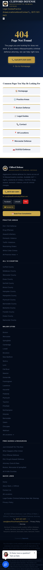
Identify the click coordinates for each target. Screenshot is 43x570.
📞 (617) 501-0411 (12, 192)
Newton (5, 373)
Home (5, 482)
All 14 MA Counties (10, 471)
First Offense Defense (11, 455)
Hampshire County (10, 295)
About (18, 12)
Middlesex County (9, 271)
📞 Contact (21, 124)
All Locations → (8, 435)
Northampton (7, 410)
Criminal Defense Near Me (22, 498)
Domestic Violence (10, 238)
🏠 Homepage (21, 91)
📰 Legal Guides (21, 116)
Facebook (7, 202)
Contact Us (7, 490)
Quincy (5, 361)
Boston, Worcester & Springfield (14, 467)
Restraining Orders (9, 246)
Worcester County (9, 275)
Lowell (5, 349)
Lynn (4, 365)
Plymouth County (9, 300)
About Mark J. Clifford (11, 486)
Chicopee (6, 426)
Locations (12, 12)
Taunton (6, 402)
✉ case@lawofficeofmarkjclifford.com (15, 196)
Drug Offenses (8, 230)
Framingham (7, 381)
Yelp (25, 201)
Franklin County (8, 312)
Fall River (6, 369)
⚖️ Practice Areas (21, 99)
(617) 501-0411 (21, 519)
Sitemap (36, 498)
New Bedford (7, 357)
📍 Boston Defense (21, 107)
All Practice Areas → (10, 254)
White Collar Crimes (10, 250)
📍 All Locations (21, 133)
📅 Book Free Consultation (21, 213)
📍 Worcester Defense (21, 141)
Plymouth (6, 398)
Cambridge (7, 345)
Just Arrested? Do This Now (13, 447)
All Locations (7, 494)
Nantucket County (9, 320)
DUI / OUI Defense (9, 226)
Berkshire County (9, 308)
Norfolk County (8, 283)
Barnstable (7, 418)
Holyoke (6, 414)
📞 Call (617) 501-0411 (21, 60)
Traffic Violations (9, 242)
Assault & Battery (9, 234)
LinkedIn (17, 202)
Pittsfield (6, 406)
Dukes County (8, 316)
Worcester (6, 336)
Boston (5, 332)
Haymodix (25, 538)
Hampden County (9, 291)
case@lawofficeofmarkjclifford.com (15, 521)
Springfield (7, 340)
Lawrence (6, 385)
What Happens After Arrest (13, 451)
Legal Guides (8, 9)
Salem (5, 422)
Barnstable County (10, 304)
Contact (24, 12)
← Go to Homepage (21, 66)
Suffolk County (8, 267)
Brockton (6, 353)
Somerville (6, 377)
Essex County (8, 279)
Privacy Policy (8, 502)
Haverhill (6, 390)
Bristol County (8, 287)
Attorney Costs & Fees (11, 463)
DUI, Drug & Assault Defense (13, 459)
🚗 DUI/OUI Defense (21, 149)
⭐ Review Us (8, 207)
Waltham (6, 430)
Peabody (6, 394)
